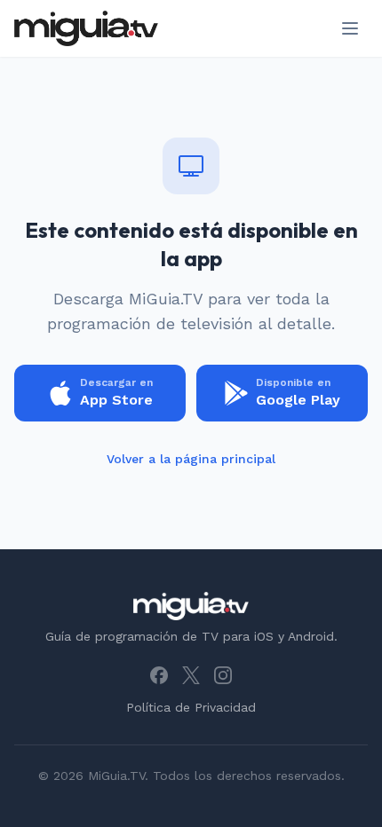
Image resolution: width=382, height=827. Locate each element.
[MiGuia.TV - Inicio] (86, 28)
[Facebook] (159, 675)
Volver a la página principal (191, 459)
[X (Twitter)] (191, 675)
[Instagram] (223, 675)
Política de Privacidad (191, 707)
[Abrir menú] (350, 28)
